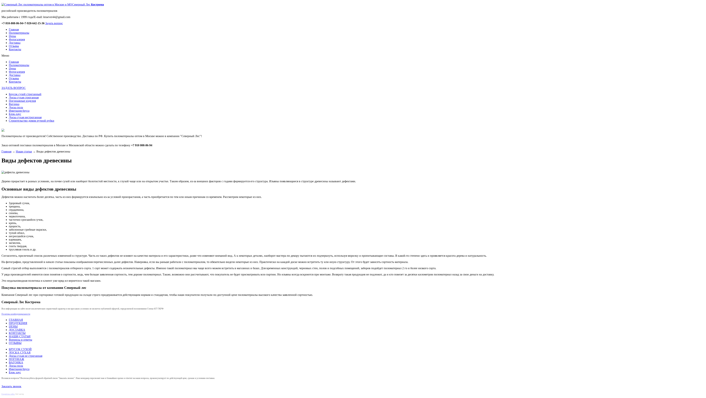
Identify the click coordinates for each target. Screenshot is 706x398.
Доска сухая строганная (24, 97)
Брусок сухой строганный (25, 94)
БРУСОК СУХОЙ (20, 349)
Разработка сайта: (8, 394)
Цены (12, 36)
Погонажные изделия (22, 100)
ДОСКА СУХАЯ (20, 352)
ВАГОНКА (16, 362)
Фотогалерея (17, 39)
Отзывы (14, 46)
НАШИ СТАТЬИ (20, 336)
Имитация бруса (19, 110)
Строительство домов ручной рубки (31, 120)
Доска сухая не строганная (25, 355)
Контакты (15, 49)
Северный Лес (88, 4)
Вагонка (14, 104)
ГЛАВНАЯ (16, 319)
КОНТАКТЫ (17, 333)
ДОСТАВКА (17, 329)
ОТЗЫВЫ (15, 343)
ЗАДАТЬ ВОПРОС (13, 87)
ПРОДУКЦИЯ (18, 323)
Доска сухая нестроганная (25, 117)
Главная (14, 29)
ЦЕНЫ (13, 326)
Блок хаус (15, 372)
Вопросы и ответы (20, 339)
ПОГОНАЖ (16, 359)
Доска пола (16, 107)
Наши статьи (24, 151)
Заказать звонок (11, 386)
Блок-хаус (15, 114)
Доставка (14, 42)
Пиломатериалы (19, 32)
